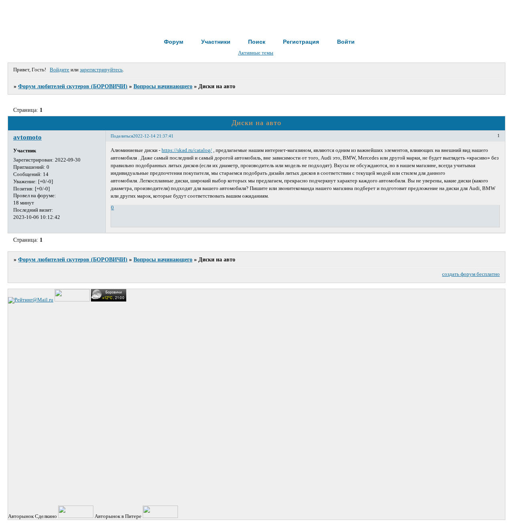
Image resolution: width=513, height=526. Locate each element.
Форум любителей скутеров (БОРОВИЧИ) (72, 86)
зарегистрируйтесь (101, 70)
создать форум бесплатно (471, 274)
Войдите (59, 70)
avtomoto (27, 137)
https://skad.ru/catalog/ (187, 150)
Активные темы (255, 53)
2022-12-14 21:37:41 (153, 136)
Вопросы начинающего (162, 86)
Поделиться (122, 136)
